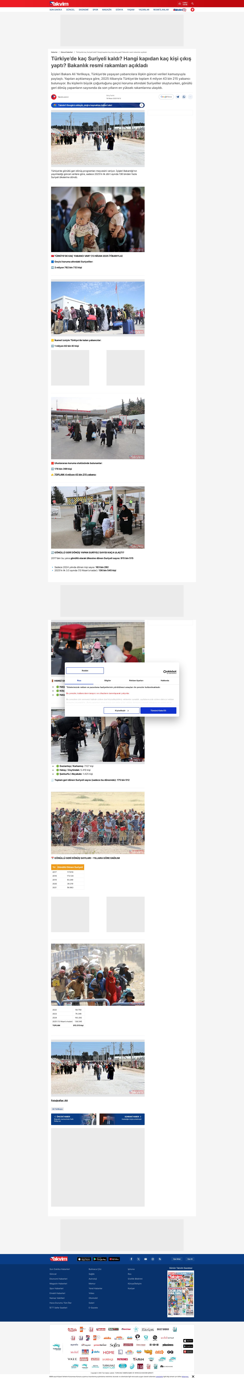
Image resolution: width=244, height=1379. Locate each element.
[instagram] (153, 1259)
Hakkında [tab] (165, 680)
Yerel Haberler (95, 1288)
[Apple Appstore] (84, 1259)
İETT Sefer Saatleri (58, 1307)
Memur (92, 1283)
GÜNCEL (70, 9)
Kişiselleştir (120, 710)
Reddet (85, 670)
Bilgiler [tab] (107, 680)
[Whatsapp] (184, 96)
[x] (138, 1259)
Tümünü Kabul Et (158, 710)
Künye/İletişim (135, 1283)
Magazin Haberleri (58, 1283)
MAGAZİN (106, 9)
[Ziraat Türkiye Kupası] (192, 10)
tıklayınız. (185, 1376)
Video (91, 1293)
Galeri (91, 1303)
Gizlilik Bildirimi (135, 1278)
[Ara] (192, 3)
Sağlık (92, 1274)
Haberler (54, 52)
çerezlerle (159, 1376)
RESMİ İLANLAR (161, 9)
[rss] (160, 1259)
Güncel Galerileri (67, 52)
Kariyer (131, 1288)
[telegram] (177, 96)
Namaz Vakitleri (57, 1298)
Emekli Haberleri (57, 1293)
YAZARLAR (144, 9)
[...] (190, 96)
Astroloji (93, 1278)
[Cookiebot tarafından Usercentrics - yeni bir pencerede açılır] (165, 672)
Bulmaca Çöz (95, 1269)
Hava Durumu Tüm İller (61, 1303)
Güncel (53, 1274)
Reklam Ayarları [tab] (136, 680)
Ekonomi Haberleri (58, 1278)
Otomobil (93, 1298)
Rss (129, 1274)
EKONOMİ (83, 9)
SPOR (95, 9)
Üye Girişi (176, 1259)
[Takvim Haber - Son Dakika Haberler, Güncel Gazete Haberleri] (58, 3)
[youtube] (146, 1259)
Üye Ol (190, 1259)
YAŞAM (130, 9)
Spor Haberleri (56, 1288)
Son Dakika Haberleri (60, 1269)
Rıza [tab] (79, 680)
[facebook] (131, 1259)
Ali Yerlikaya (57, 1109)
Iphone (131, 1269)
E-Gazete (93, 1307)
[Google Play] (100, 1259)
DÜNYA (119, 9)
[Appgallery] (114, 1259)
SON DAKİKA (56, 9)
